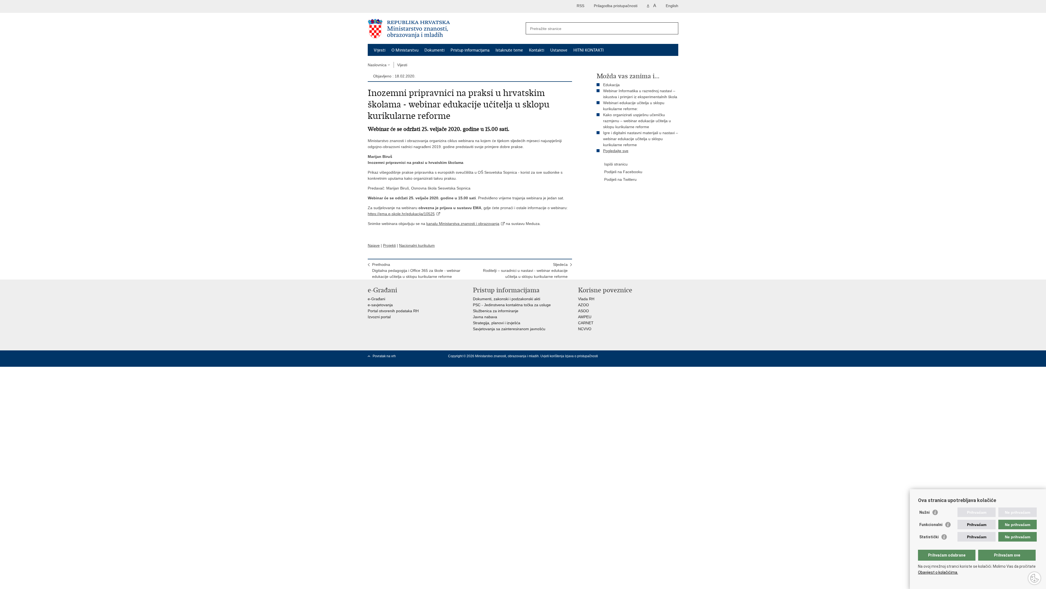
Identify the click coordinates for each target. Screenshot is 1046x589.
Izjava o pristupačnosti (581, 356)
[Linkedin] (630, 361)
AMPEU (584, 317)
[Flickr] (656, 356)
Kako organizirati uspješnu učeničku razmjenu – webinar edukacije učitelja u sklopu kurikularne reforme (637, 121)
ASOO (583, 311)
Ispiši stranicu (616, 164)
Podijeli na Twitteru (620, 179)
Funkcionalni (930, 524)
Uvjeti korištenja (552, 356)
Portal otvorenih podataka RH (393, 311)
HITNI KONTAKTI (588, 50)
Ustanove (558, 50)
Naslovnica (377, 65)
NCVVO (584, 329)
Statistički (929, 537)
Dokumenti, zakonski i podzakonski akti (506, 299)
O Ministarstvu (404, 50)
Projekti (389, 245)
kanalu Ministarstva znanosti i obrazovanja (462, 223)
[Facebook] (630, 356)
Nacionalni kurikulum (417, 245)
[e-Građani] (391, 6)
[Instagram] (673, 356)
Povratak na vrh (384, 356)
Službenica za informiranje (495, 311)
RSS (580, 6)
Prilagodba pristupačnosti (615, 6)
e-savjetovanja (380, 305)
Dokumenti (434, 50)
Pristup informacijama (470, 50)
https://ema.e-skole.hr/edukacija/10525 (401, 214)
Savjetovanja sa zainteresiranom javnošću (509, 329)
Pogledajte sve (615, 151)
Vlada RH (586, 299)
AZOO (583, 305)
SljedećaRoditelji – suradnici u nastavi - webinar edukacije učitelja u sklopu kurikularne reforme (525, 270)
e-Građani (376, 299)
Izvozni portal (379, 317)
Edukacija (611, 85)
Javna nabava (485, 317)
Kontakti (536, 50)
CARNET (586, 323)
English (672, 6)
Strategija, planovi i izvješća (496, 323)
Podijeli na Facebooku (623, 172)
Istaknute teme (509, 50)
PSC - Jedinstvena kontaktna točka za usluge (512, 305)
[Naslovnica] (445, 28)
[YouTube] (647, 356)
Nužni (924, 512)
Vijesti (379, 50)
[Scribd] (664, 356)
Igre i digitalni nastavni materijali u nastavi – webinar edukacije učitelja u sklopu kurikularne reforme (640, 139)
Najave (374, 245)
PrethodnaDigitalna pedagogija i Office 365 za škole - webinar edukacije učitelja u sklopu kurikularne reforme (416, 270)
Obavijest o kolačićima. (938, 572)
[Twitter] (638, 356)
